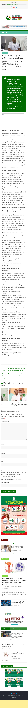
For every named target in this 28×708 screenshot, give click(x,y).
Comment (23, 629)
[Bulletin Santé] (3, 32)
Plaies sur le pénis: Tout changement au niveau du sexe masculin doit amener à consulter (18, 654)
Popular (6, 629)
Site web (3, 462)
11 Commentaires (13, 648)
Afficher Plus (23, 558)
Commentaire (6, 421)
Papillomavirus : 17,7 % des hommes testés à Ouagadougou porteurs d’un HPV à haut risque (14, 581)
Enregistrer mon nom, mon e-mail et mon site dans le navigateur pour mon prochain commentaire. (13, 474)
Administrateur (16, 72)
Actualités (5, 576)
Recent (14, 629)
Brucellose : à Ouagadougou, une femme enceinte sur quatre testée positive (18, 602)
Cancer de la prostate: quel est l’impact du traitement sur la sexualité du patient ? (14, 376)
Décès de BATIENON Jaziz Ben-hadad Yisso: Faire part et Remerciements (14, 369)
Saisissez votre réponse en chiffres (11, 479)
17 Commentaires (13, 640)
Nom (3, 444)
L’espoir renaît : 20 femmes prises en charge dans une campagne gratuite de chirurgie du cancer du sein (14, 404)
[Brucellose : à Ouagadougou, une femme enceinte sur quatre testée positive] (6, 600)
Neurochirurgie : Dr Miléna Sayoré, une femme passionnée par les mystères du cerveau (18, 548)
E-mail (3, 453)
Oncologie (5, 52)
